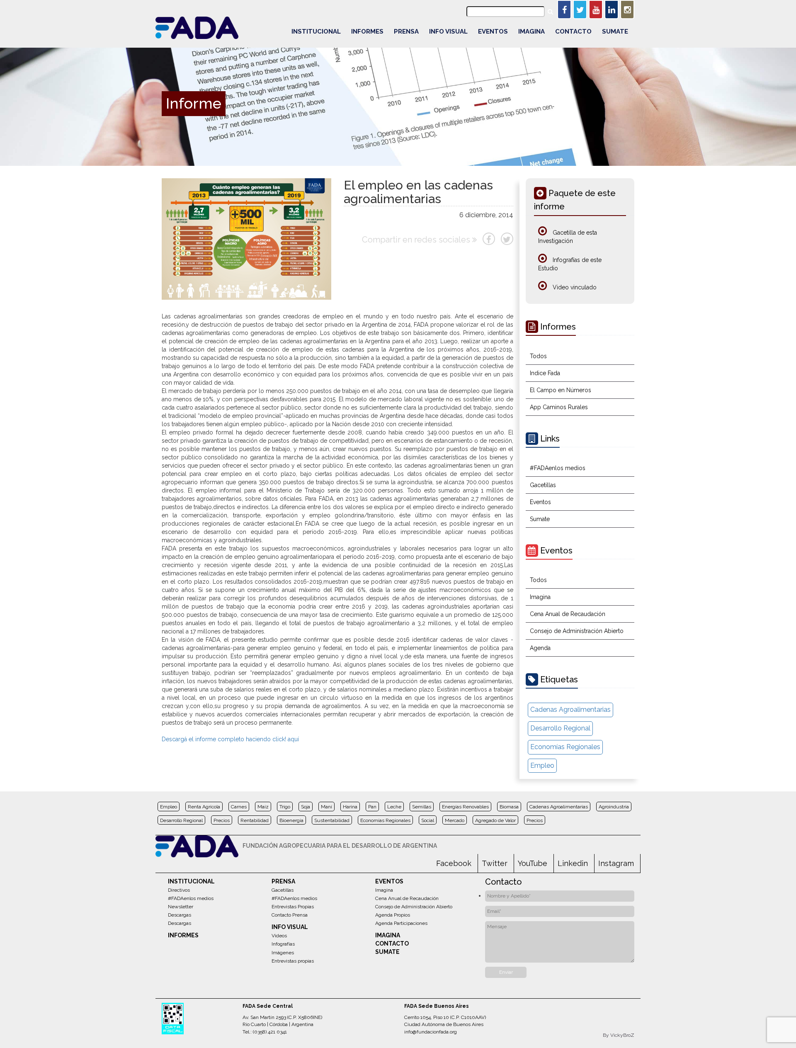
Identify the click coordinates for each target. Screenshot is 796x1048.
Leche (394, 807)
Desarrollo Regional (560, 728)
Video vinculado (574, 287)
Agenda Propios (392, 915)
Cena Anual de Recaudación (567, 614)
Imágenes (283, 953)
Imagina (531, 31)
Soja (305, 807)
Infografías (283, 944)
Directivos (179, 890)
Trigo (284, 807)
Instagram (616, 863)
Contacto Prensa (290, 915)
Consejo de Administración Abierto (577, 631)
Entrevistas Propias (293, 907)
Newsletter (180, 907)
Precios (222, 820)
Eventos (493, 31)
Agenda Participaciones (401, 923)
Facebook (453, 863)
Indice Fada (545, 373)
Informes (367, 31)
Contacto (573, 31)
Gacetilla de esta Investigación (567, 236)
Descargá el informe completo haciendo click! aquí (230, 739)
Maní (326, 807)
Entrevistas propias (293, 961)
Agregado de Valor (495, 820)
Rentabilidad (254, 820)
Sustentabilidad (331, 820)
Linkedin (573, 863)
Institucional (316, 31)
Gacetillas (543, 485)
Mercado (454, 820)
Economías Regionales (565, 747)
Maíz (263, 807)
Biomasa (509, 807)
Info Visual (448, 31)
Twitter (494, 863)
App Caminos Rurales (559, 407)
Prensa (406, 31)
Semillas (421, 807)
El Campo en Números (560, 390)
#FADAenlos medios (557, 468)
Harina (350, 807)
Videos (279, 936)
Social (427, 820)
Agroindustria (614, 807)
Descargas (179, 915)
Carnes (239, 807)
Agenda (540, 648)
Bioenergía (291, 820)
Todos (538, 356)
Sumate (615, 31)
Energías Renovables (465, 807)
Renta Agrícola (204, 807)
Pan (372, 807)
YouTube (532, 863)
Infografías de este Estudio (570, 264)
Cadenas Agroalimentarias (570, 709)
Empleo (542, 765)
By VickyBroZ (618, 1035)
